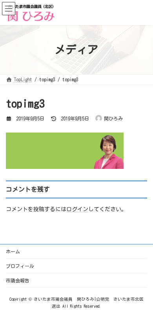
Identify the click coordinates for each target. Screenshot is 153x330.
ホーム (13, 251)
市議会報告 (17, 280)
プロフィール (20, 266)
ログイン (77, 209)
